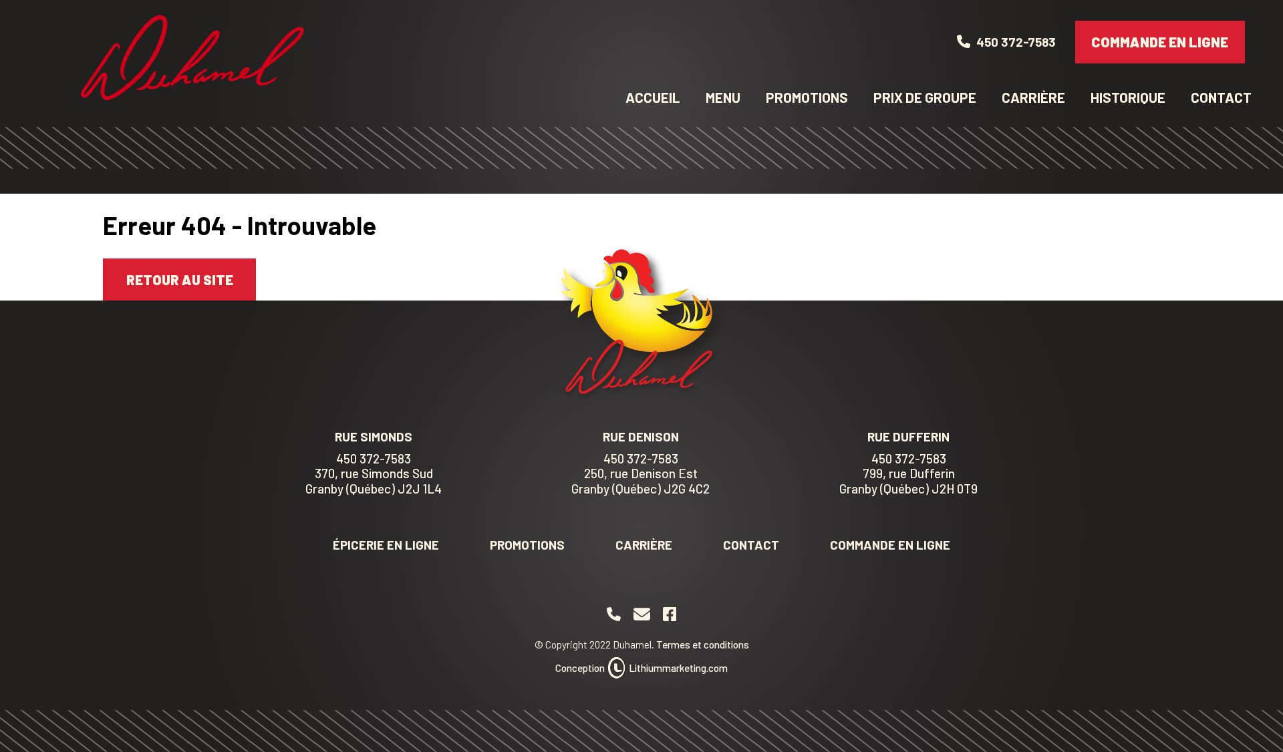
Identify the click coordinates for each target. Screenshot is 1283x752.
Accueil (652, 97)
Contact (1221, 97)
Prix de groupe (924, 97)
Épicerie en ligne (386, 544)
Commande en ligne (1159, 41)
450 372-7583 (373, 458)
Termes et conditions (702, 644)
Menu (723, 97)
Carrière (1033, 97)
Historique (1128, 97)
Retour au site (179, 279)
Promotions (807, 97)
